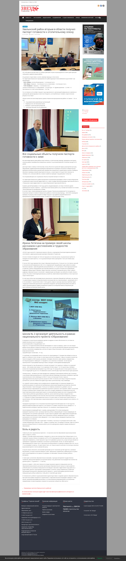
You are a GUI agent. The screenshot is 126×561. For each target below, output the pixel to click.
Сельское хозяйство (87, 184)
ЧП (82, 188)
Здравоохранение (86, 155)
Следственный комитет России (29, 534)
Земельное (84, 157)
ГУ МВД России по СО (26, 513)
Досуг (83, 148)
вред (73, 506)
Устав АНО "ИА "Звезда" (90, 510)
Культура (84, 162)
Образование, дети (26, 510)
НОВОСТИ (28, 17)
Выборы (84, 141)
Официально (29, 20)
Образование (85, 170)
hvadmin (32, 34)
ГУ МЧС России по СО (26, 515)
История (84, 159)
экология (66, 511)
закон (77, 506)
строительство (74, 509)
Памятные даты (86, 175)
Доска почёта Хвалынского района (90, 146)
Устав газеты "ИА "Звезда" (90, 515)
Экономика (84, 190)
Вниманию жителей (87, 17)
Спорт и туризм (86, 186)
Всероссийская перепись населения (91, 139)
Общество (84, 172)
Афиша (78, 17)
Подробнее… (117, 558)
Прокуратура (85, 181)
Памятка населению (47, 509)
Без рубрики (85, 134)
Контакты (98, 17)
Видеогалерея (47, 17)
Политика (84, 179)
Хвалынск (67, 506)
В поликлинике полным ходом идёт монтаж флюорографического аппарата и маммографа (48, 493)
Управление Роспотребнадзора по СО (30, 517)
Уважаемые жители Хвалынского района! (36, 488)
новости (25, 26)
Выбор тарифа (46, 512)
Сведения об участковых (48, 514)
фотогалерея (37, 17)
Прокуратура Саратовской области (30, 524)
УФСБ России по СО (26, 522)
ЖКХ (83, 150)
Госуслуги (84, 144)
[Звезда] (23, 17)
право (65, 509)
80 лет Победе (85, 130)
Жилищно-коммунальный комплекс (30, 506)
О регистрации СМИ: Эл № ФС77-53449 (93, 506)
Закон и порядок (86, 153)
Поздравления (57, 17)
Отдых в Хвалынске (68, 17)
